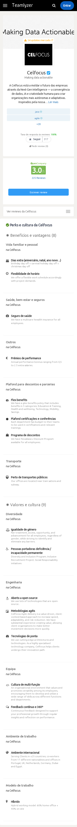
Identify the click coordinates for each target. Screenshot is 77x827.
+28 (39, 124)
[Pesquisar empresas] (54, 5)
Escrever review (38, 192)
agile (37, 118)
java (37, 112)
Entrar (67, 5)
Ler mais (53, 102)
